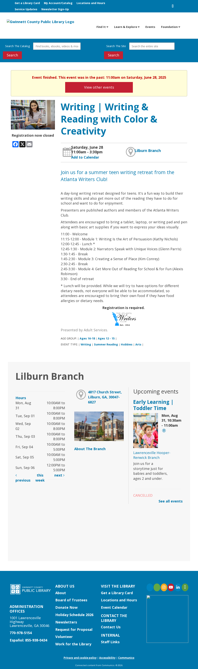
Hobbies (126, 344)
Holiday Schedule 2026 (74, 614)
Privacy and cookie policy (80, 658)
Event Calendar (114, 607)
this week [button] (40, 478)
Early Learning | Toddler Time (153, 404)
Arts (138, 344)
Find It (101, 27)
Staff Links (110, 642)
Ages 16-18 (87, 338)
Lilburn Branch (148, 150)
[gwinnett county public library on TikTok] (185, 587)
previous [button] (22, 480)
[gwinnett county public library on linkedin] (178, 587)
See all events (171, 501)
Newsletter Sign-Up (55, 9)
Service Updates (26, 9)
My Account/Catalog (58, 3)
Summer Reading (106, 344)
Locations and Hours (91, 3)
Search (12, 55)
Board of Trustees (71, 600)
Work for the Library (73, 644)
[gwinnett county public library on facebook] (150, 587)
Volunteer (64, 636)
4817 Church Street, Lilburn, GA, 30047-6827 (105, 397)
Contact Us (110, 627)
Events (150, 27)
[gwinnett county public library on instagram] (164, 587)
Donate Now (66, 607)
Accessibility (107, 658)
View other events (99, 87)
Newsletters (66, 622)
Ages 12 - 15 (106, 338)
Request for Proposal (73, 629)
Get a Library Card (27, 3)
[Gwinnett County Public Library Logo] (40, 21)
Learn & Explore (126, 27)
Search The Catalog (17, 46)
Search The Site (116, 46)
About (60, 592)
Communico (126, 658)
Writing (86, 344)
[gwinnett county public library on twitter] (157, 587)
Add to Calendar (85, 157)
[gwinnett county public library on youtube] (171, 587)
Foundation (169, 27)
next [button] (58, 475)
